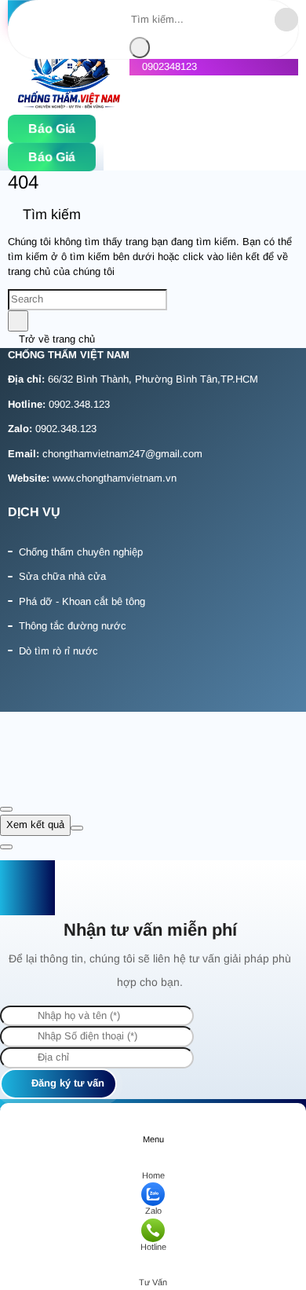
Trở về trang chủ (55, 339)
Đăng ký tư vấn (66, 1083)
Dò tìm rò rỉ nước (58, 651)
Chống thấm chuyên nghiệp (81, 552)
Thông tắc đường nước (72, 626)
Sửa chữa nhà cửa (62, 576)
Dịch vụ (34, 512)
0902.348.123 (79, 404)
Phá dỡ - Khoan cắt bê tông (82, 601)
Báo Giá (51, 128)
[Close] (6, 809)
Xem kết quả (35, 824)
